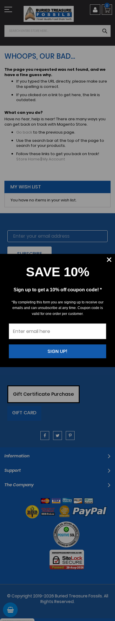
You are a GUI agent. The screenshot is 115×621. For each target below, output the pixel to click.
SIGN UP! (57, 351)
